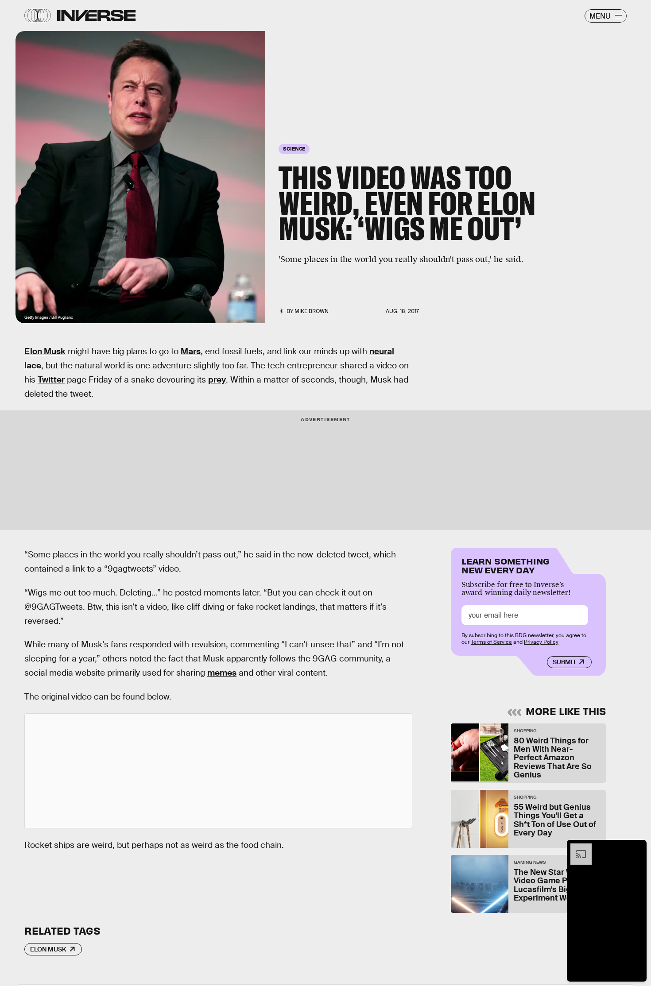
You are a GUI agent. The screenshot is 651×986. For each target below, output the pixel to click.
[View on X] (218, 771)
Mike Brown (311, 311)
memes (221, 672)
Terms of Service (491, 642)
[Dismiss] (637, 848)
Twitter (51, 379)
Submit (564, 662)
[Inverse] (96, 15)
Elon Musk (45, 351)
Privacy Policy (541, 642)
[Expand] (577, 848)
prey (217, 379)
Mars (191, 351)
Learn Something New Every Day (505, 564)
